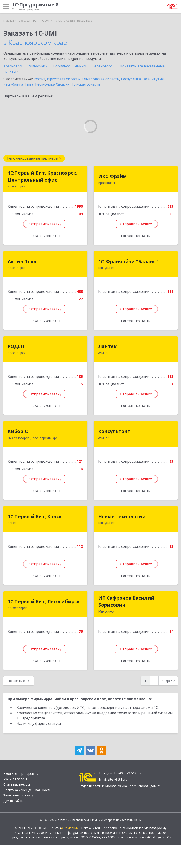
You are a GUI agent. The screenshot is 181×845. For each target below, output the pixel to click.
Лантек (107, 346)
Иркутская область (63, 78)
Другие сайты (13, 801)
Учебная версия (15, 779)
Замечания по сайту (18, 795)
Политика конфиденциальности (27, 790)
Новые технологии (122, 516)
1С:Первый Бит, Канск (35, 516)
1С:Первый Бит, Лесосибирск (44, 601)
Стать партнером (16, 784)
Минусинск (37, 66)
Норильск (61, 66)
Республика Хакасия (52, 84)
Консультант (114, 431)
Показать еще (18, 681)
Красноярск (13, 66)
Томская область (85, 84)
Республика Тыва (18, 84)
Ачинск (81, 66)
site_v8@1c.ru (117, 779)
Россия (39, 78)
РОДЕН (16, 346)
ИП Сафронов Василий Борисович (126, 601)
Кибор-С (18, 431)
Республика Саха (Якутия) (143, 78)
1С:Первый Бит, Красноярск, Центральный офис (42, 176)
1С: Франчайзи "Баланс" (128, 261)
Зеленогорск (103, 66)
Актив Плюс (22, 261)
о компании (70, 828)
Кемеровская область (100, 78)
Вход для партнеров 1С (21, 773)
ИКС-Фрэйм (112, 176)
